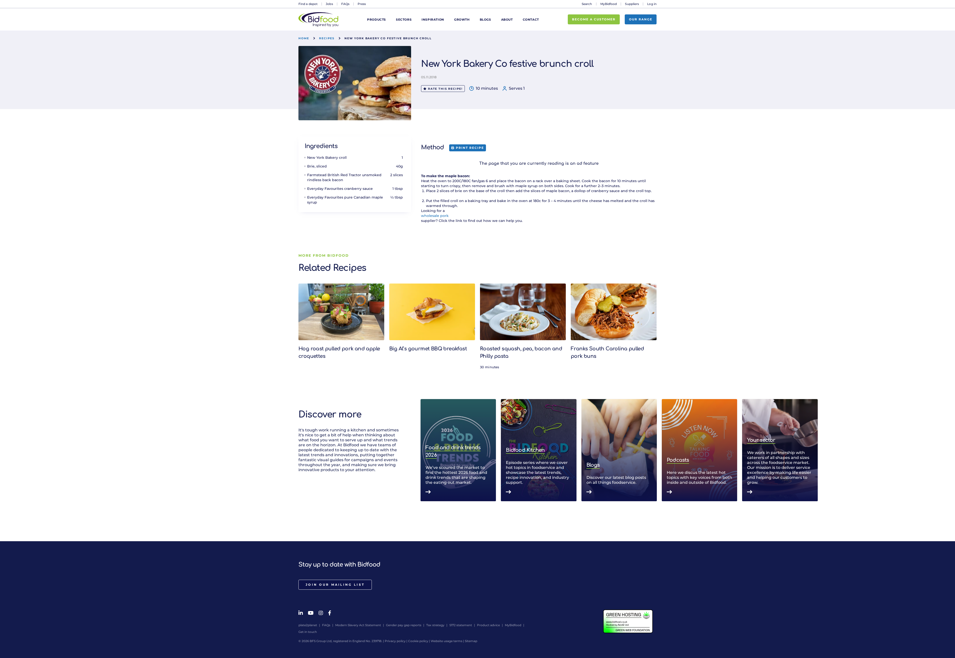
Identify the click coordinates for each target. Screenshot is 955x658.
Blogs (485, 19)
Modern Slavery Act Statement (358, 625)
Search (587, 4)
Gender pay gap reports (403, 625)
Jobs (329, 4)
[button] (657, 450)
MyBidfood (608, 4)
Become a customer (594, 19)
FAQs (345, 4)
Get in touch (307, 632)
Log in (652, 4)
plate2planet (307, 625)
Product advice (488, 625)
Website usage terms (446, 641)
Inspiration (433, 19)
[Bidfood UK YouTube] (311, 613)
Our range (640, 19)
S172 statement (460, 625)
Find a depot (308, 4)
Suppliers (632, 4)
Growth (462, 19)
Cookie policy (418, 641)
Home (303, 38)
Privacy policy (395, 641)
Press (362, 4)
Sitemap (471, 641)
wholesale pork (435, 215)
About (507, 19)
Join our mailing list (335, 584)
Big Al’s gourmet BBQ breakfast (428, 349)
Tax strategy (435, 625)
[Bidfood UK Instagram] (321, 613)
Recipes (326, 38)
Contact (531, 19)
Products (376, 19)
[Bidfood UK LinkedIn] (300, 613)
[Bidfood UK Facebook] (329, 613)
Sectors (404, 19)
